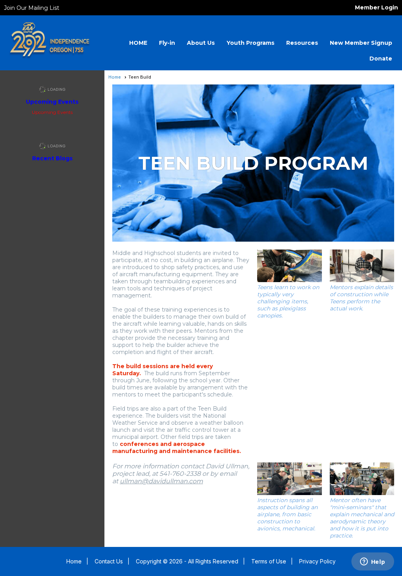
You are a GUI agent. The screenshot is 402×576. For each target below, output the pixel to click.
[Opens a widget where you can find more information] (372, 562)
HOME (138, 42)
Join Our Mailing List (31, 7)
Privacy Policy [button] (317, 561)
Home (114, 77)
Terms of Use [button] (268, 561)
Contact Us (109, 561)
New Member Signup (361, 42)
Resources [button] (302, 42)
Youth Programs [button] (250, 42)
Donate (380, 58)
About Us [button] (201, 42)
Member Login (376, 7)
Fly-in (167, 42)
